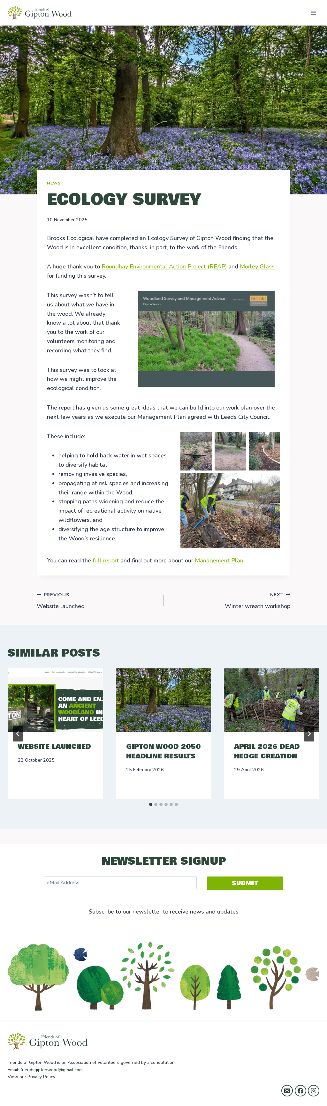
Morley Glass (257, 266)
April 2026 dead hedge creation (267, 751)
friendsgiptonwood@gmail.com (51, 1070)
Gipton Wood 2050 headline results (163, 751)
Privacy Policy (41, 1077)
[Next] (309, 733)
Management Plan (219, 560)
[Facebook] (300, 1090)
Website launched (61, 600)
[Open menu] (313, 13)
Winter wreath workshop (257, 600)
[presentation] (55, 700)
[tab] (150, 804)
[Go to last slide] (18, 733)
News (54, 183)
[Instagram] (313, 1090)
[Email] (287, 1090)
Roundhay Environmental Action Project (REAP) (164, 266)
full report (106, 560)
